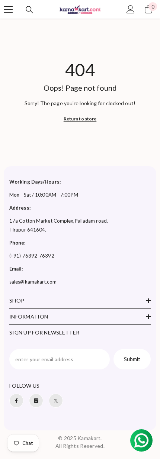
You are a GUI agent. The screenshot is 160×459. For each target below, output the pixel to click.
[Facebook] (16, 401)
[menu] (8, 9)
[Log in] (131, 9)
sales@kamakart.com (33, 282)
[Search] (29, 9)
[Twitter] (56, 401)
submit (132, 359)
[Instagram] (36, 401)
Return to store (80, 119)
